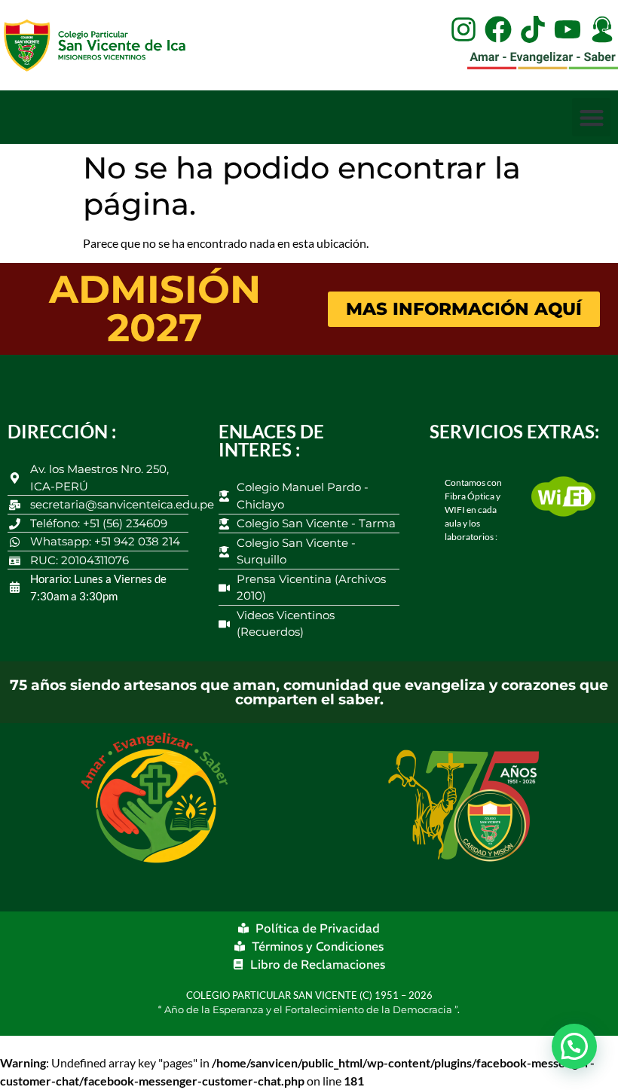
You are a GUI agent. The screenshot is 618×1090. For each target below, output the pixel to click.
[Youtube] (567, 29)
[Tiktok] (532, 29)
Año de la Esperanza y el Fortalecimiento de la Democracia (309, 1009)
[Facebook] (498, 29)
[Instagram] (463, 29)
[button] (591, 117)
